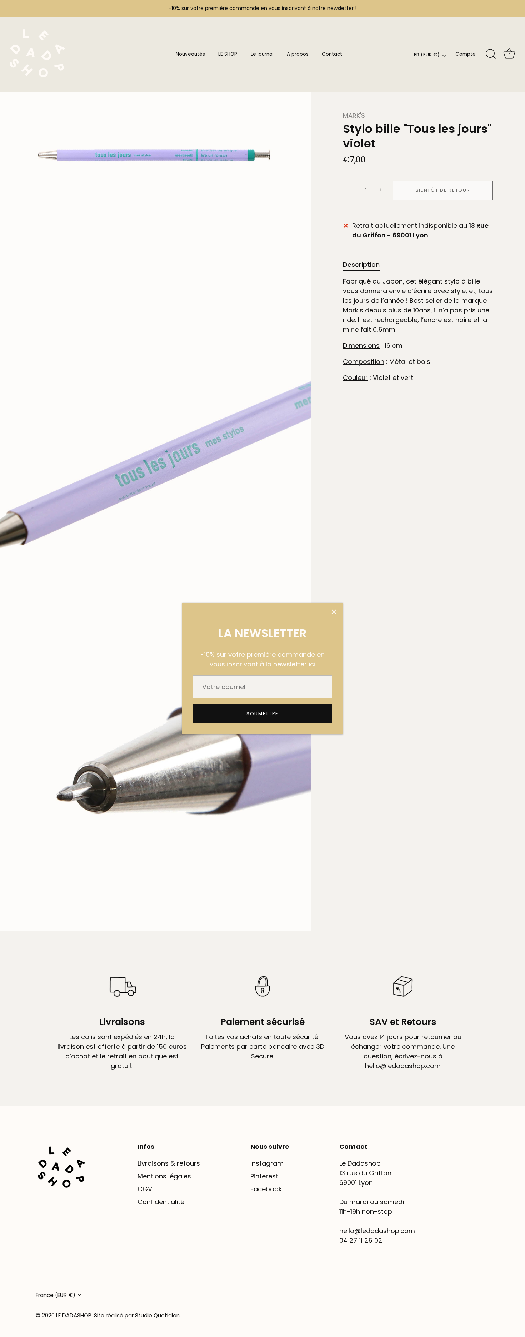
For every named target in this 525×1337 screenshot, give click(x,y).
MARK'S (354, 115)
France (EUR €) (55, 1295)
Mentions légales (164, 1176)
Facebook (266, 1189)
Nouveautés (190, 54)
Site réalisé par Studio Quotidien (137, 1315)
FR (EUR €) (426, 55)
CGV (145, 1189)
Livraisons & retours (169, 1163)
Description (361, 264)
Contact (332, 54)
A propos (298, 54)
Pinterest (264, 1176)
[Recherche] (491, 54)
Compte (465, 54)
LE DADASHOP (73, 1315)
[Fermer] (334, 612)
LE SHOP (227, 54)
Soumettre (262, 713)
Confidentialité (161, 1201)
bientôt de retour (443, 190)
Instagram (267, 1163)
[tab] (365, 264)
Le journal (262, 54)
